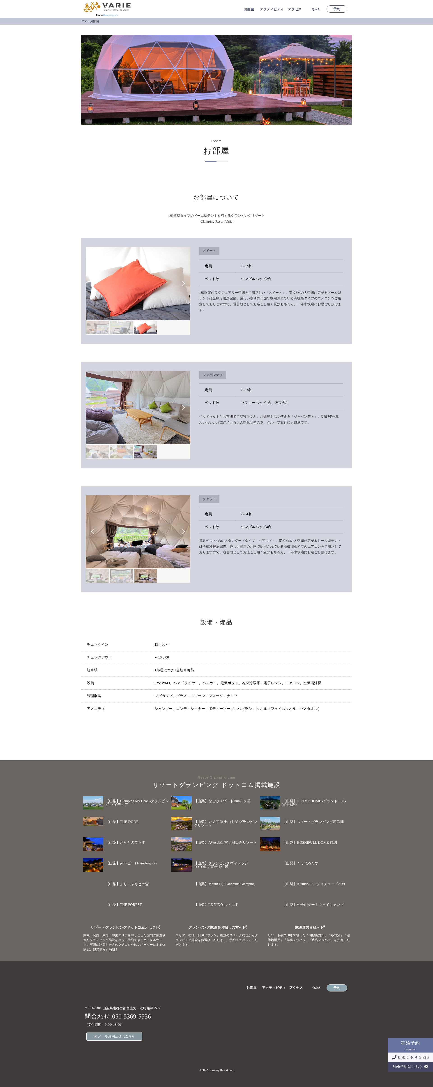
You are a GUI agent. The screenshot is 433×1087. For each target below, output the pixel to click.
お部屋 (249, 9)
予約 (337, 9)
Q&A (316, 9)
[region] (138, 291)
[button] (92, 283)
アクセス (295, 9)
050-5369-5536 (413, 1057)
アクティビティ (272, 9)
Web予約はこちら (408, 1067)
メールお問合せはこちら (116, 1036)
